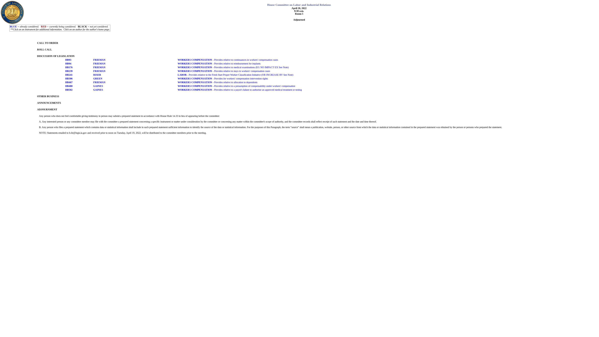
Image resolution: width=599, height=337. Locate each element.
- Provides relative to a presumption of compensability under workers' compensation (236, 86)
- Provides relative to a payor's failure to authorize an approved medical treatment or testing (240, 89)
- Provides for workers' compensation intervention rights (223, 78)
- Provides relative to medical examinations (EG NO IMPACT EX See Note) (233, 67)
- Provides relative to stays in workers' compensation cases (224, 71)
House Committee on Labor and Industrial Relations (299, 4)
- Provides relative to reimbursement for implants (219, 63)
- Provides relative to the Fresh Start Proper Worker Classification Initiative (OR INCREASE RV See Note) (235, 74)
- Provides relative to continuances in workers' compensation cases (228, 60)
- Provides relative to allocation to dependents (217, 82)
